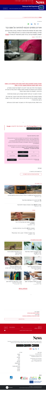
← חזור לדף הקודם (22, 319)
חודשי (23, 152)
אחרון (19, 355)
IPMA (7, 34)
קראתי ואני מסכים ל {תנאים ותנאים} (26, 330)
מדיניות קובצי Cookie (16, 366)
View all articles (23, 288)
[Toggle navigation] (32, 3)
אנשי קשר (18, 361)
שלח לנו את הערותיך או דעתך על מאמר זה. (31, 174)
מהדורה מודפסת (29, 0)
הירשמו (6, 327)
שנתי (12, 152)
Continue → (11, 159)
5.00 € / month (23, 155)
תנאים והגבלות (17, 363)
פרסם (19, 364)
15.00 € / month (12, 155)
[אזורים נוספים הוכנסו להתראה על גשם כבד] (23, 50)
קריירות (19, 360)
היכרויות (18, 370)
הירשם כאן (5, 8)
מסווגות (18, 354)
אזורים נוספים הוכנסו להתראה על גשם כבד (31, 17)
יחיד (33, 152)
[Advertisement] (23, 72)
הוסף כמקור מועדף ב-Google (33, 128)
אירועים (18, 367)
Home (40, 17)
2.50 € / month (33, 155)
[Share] (40, 196)
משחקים (18, 369)
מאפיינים (18, 357)
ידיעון (19, 358)
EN (20, 0)
